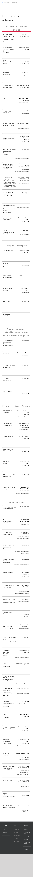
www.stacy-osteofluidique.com (22, 814)
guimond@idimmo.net (24, 591)
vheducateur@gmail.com (23, 601)
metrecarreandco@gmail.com (22, 493)
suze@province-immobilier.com (22, 745)
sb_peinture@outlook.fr (24, 429)
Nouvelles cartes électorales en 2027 (27, 831)
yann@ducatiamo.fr (25, 786)
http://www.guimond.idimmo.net (22, 593)
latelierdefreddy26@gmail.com (22, 171)
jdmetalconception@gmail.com (22, 158)
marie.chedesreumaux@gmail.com (21, 564)
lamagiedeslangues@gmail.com (22, 657)
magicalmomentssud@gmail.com (22, 683)
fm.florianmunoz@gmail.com (23, 75)
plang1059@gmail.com (24, 759)
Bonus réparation (26, 848)
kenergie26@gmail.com (24, 628)
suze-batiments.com (24, 223)
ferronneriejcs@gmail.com (23, 128)
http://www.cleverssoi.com (23, 538)
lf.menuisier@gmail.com (24, 183)
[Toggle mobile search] (27, 2)
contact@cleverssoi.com (23, 536)
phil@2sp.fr (26, 614)
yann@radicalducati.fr (24, 772)
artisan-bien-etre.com (24, 524)
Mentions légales (5, 833)
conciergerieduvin (25, 553)
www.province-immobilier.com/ (22, 748)
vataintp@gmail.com (24, 234)
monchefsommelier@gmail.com (22, 551)
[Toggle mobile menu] (30, 2)
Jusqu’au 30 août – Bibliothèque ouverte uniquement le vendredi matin (27, 841)
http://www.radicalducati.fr (23, 774)
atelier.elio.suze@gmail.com (23, 416)
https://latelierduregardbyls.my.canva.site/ (19, 641)
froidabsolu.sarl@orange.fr (23, 207)
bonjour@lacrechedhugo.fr (23, 693)
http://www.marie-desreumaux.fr (22, 567)
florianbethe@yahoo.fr (24, 102)
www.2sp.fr (26, 616)
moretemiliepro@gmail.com (23, 703)
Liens (4, 829)
